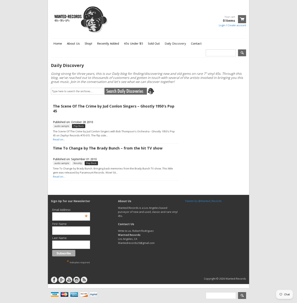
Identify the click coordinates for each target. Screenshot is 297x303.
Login (222, 25)
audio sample (62, 125)
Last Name (59, 238)
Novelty (78, 163)
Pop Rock (79, 125)
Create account (236, 25)
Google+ (61, 280)
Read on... (59, 139)
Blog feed (84, 280)
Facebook (54, 280)
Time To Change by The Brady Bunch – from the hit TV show (107, 148)
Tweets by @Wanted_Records (203, 201)
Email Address (70, 210)
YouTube (69, 280)
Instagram (76, 280)
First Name (59, 224)
